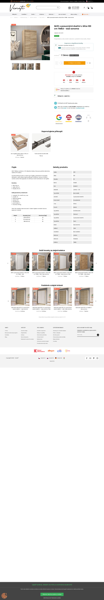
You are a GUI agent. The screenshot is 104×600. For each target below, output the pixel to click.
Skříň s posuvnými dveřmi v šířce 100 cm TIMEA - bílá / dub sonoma (41, 273)
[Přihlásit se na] (98, 335)
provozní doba (75, 8)
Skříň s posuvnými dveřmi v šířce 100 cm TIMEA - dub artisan (84, 273)
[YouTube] (90, 358)
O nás (6, 330)
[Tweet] (90, 117)
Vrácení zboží (40, 337)
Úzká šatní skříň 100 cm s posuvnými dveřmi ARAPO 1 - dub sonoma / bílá (41, 308)
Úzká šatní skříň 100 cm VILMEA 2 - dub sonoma (84, 308)
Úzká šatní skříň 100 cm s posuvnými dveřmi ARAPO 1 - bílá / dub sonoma (63, 308)
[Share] (86, 117)
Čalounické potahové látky (59, 337)
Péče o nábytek (56, 332)
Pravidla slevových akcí (42, 343)
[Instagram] (97, 358)
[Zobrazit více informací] (73, 45)
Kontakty (7, 335)
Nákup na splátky (41, 332)
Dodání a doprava (41, 330)
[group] (20, 301)
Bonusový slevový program (11, 332)
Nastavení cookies (56, 598)
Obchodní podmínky (42, 335)
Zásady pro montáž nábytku (59, 330)
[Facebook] (86, 358)
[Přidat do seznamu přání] (87, 63)
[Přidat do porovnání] (90, 63)
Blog (84, 1)
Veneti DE (59, 358)
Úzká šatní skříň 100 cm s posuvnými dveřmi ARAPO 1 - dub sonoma (20, 308)
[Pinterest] (88, 121)
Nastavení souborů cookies (27, 339)
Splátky (76, 1)
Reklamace (39, 339)
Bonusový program (65, 1)
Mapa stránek (56, 339)
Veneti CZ (43, 358)
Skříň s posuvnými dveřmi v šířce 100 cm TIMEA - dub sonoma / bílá (63, 273)
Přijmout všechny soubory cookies (52, 594)
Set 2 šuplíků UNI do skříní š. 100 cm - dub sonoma (20, 154)
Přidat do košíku (75, 63)
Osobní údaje (24, 330)
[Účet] (84, 7)
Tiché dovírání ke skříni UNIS (41, 153)
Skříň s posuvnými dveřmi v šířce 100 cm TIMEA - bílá (20, 273)
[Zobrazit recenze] (68, 118)
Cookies (55, 341)
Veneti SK (51, 358)
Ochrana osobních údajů (43, 341)
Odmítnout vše (47, 598)
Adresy (22, 335)
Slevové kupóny (24, 337)
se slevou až (23, 1)
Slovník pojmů (56, 335)
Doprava (72, 1)
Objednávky (24, 332)
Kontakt (80, 1)
